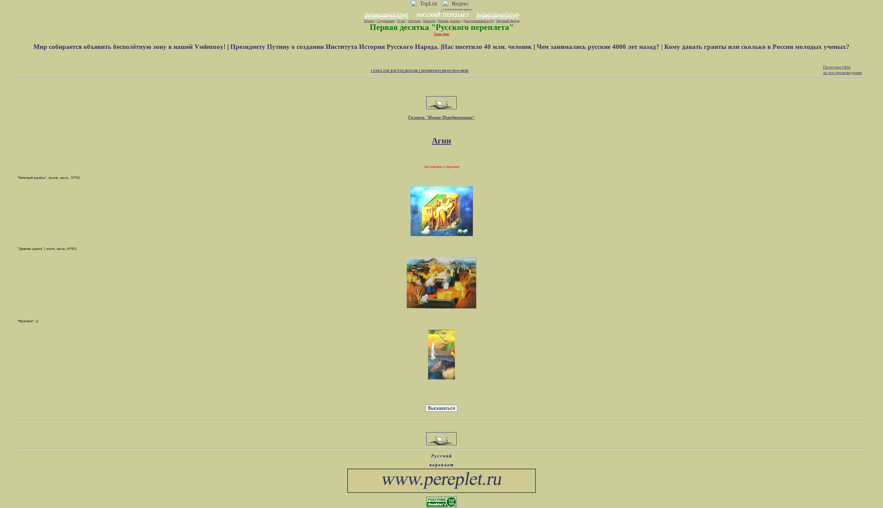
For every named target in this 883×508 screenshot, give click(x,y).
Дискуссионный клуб (478, 21)
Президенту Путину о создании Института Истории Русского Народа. (335, 46)
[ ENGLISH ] (381, 71)
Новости (429, 21)
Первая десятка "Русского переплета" (442, 27)
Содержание (386, 21)
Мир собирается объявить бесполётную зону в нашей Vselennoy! (130, 46)
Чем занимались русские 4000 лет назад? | (600, 46)
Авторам (414, 21)
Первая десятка (449, 21)
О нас (401, 21)
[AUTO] (397, 71)
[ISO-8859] (460, 71)
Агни (441, 140)
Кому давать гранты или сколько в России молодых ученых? (757, 46)
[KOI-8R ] (412, 71)
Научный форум (507, 21)
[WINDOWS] (431, 71)
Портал (369, 21)
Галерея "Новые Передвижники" (441, 117)
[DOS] (447, 71)
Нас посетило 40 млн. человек (487, 46)
